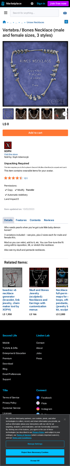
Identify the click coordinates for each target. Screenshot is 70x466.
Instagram (46, 409)
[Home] (4, 22)
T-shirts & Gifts (10, 348)
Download (8, 363)
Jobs (39, 353)
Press (39, 358)
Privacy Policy (9, 402)
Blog (5, 369)
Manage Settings (35, 444)
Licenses (7, 413)
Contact (40, 342)
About (39, 348)
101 (26, 178)
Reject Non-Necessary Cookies (34, 452)
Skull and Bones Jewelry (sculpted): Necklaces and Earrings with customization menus (39, 299)
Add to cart (35, 132)
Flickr (44, 403)
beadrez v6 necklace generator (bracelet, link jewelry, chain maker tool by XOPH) (11, 299)
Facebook (46, 397)
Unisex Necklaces (35, 22)
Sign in (41, 3)
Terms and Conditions (21, 438)
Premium (7, 358)
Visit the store (11, 154)
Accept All (34, 461)
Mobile (6, 342)
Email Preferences (12, 374)
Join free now (58, 3)
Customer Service (11, 408)
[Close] (64, 419)
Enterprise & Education (14, 353)
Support (7, 379)
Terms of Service (11, 397)
